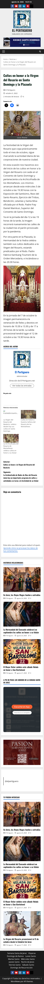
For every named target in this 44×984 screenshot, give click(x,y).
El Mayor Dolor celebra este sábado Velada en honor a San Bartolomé (20, 668)
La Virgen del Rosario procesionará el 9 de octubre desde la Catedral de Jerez (21, 940)
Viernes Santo (15, 965)
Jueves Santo (14, 962)
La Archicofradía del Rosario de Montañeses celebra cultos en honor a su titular (11, 448)
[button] (3, 51)
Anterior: (19, 464)
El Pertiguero (10, 90)
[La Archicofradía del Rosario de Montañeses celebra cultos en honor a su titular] (11, 438)
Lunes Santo (30, 956)
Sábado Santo (28, 965)
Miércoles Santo (28, 959)
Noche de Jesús (27, 962)
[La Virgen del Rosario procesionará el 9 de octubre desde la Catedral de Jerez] (22, 923)
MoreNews (15, 981)
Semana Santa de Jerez (17, 953)
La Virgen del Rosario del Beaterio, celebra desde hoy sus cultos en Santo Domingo (9, 425)
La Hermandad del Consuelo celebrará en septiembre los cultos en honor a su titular (21, 631)
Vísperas (32, 953)
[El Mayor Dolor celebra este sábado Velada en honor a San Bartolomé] (22, 651)
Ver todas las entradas (22, 385)
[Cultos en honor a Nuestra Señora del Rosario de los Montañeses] (28, 414)
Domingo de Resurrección (21, 967)
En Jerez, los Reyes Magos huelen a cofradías (21, 595)
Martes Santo (14, 959)
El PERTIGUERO (22, 30)
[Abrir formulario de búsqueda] (40, 51)
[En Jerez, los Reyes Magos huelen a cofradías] (22, 579)
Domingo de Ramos (15, 956)
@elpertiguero (11, 781)
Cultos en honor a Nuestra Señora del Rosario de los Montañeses (28, 423)
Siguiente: (20, 476)
